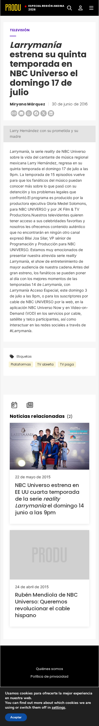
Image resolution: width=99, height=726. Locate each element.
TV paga (67, 364)
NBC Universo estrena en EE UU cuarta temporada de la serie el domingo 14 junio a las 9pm (49, 498)
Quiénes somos (49, 669)
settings (58, 707)
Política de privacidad (49, 676)
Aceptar (16, 717)
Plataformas (21, 364)
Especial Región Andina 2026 (46, 8)
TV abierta (45, 364)
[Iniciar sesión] (78, 7)
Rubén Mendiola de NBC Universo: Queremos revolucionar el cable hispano (46, 605)
